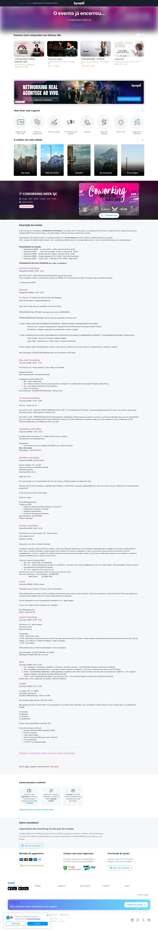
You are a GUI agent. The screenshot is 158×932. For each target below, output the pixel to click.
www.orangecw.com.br (26, 536)
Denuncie (54, 767)
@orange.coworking (25, 539)
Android (30, 803)
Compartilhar (111, 215)
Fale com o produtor (33, 846)
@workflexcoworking (26, 470)
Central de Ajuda (126, 859)
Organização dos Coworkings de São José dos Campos (46, 3)
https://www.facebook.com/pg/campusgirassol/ (34, 300)
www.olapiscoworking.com (28, 693)
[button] (9, 917)
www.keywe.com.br (25, 627)
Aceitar (37, 923)
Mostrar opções (143, 895)
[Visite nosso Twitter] (143, 920)
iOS (35, 801)
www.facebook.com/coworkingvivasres (32, 439)
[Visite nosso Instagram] (137, 920)
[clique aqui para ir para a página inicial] (79, 3)
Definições (15, 923)
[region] (27, 920)
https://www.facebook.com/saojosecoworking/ (34, 374)
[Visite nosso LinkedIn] (132, 920)
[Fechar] (47, 915)
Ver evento (79, 26)
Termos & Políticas (33, 919)
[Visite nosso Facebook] (148, 920)
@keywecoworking (25, 629)
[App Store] (12, 888)
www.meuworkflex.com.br (27, 472)
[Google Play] (23, 888)
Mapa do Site (64, 915)
